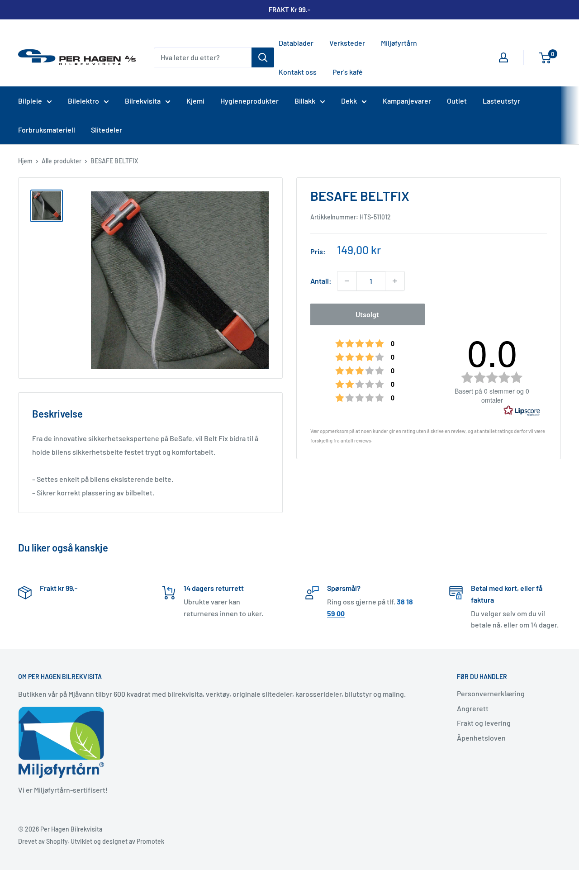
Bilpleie (30, 100)
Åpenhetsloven (481, 737)
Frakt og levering (484, 722)
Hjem (25, 161)
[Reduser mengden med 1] (346, 280)
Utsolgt (367, 314)
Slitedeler (106, 129)
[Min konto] (503, 57)
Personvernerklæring (491, 693)
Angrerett (473, 708)
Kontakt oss (298, 71)
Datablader (296, 42)
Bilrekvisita (143, 100)
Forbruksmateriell (46, 129)
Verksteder (347, 42)
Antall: (321, 280)
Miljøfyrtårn (399, 42)
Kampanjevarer (407, 100)
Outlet (457, 100)
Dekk (349, 100)
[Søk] (263, 57)
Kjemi (195, 100)
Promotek (150, 841)
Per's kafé (347, 71)
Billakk (304, 100)
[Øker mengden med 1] (394, 280)
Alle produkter (61, 161)
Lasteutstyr (501, 100)
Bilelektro (83, 100)
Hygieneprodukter (249, 100)
